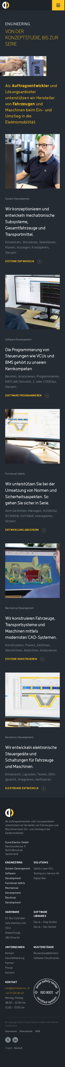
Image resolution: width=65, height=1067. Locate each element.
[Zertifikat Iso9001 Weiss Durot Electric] (47, 980)
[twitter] (8, 1040)
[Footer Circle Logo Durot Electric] (5, 3)
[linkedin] (15, 1040)
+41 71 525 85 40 (14, 993)
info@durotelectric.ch (17, 988)
